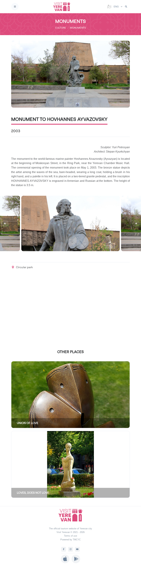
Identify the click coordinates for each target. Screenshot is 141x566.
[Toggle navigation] (15, 6)
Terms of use (70, 535)
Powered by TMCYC (70, 539)
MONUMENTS (78, 27)
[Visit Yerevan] (62, 6)
